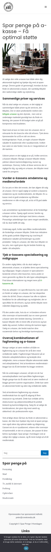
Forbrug (6, 488)
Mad (4, 474)
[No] (48, 543)
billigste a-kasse (9, 114)
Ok (26, 548)
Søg (44, 452)
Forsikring (7, 478)
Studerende (8, 498)
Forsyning (7, 469)
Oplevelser (7, 493)
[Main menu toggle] (46, 7)
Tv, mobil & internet (12, 483)
